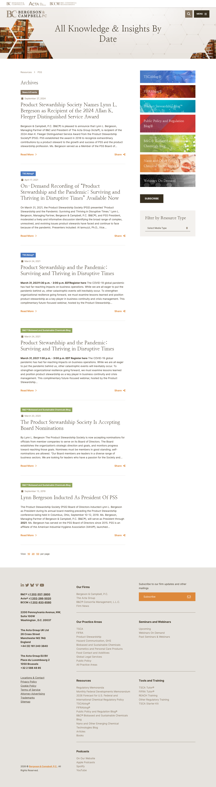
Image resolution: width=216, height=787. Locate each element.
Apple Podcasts (85, 762)
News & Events (29, 92)
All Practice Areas (86, 664)
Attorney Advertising (33, 693)
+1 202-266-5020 (40, 598)
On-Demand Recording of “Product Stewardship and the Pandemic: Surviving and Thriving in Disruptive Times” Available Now (70, 192)
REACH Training (148, 695)
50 (37, 553)
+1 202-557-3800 (39, 594)
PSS (40, 72)
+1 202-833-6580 (40, 602)
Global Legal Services (89, 656)
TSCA (79, 628)
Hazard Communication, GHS (93, 640)
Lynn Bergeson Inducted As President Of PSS (69, 497)
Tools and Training (151, 680)
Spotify (80, 766)
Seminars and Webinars (155, 622)
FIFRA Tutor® (146, 691)
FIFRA (79, 632)
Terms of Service (30, 689)
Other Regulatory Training (154, 699)
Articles (80, 731)
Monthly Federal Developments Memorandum (103, 691)
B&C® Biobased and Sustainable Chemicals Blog (46, 330)
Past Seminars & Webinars (154, 636)
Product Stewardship (88, 636)
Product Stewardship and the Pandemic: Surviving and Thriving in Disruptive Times (67, 270)
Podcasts (82, 751)
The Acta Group (85, 598)
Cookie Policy (28, 685)
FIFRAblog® (83, 707)
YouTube (81, 770)
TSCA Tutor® (146, 687)
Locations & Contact (32, 677)
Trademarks (28, 697)
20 (33, 553)
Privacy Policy (29, 681)
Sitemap (25, 701)
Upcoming (145, 628)
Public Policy (83, 660)
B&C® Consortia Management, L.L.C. (98, 601)
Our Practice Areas (89, 622)
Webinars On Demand (152, 632)
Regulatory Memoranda (90, 687)
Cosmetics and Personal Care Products (99, 648)
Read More (27, 154)
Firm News (82, 605)
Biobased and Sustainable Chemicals (98, 644)
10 (28, 553)
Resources (26, 72)
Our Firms (83, 587)
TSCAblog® (28, 173)
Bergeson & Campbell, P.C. (43, 766)
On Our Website (85, 758)
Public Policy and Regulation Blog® (96, 711)
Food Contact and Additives (92, 652)
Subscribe (152, 198)
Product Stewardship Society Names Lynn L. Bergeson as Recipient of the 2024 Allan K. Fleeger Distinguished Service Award (69, 111)
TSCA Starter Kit (149, 703)
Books (80, 735)
